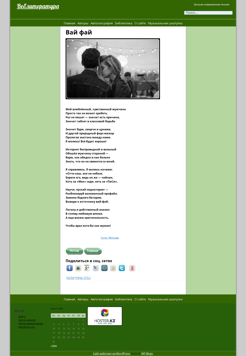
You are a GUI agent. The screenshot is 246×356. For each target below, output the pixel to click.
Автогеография (102, 23)
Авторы (82, 23)
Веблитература (38, 6)
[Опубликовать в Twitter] (122, 268)
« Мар (54, 345)
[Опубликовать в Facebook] (69, 268)
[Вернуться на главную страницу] (93, 251)
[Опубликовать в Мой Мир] (104, 268)
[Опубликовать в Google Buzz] (78, 268)
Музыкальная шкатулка (165, 23)
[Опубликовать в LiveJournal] (96, 268)
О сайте (140, 23)
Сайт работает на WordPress (111, 353)
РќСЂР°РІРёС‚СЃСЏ (78, 278)
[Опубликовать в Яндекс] (132, 268)
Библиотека (123, 23)
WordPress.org (26, 327)
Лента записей (27, 320)
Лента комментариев (30, 323)
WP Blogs (147, 353)
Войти (21, 316)
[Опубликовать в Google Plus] (87, 268)
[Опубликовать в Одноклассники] (113, 268)
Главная (69, 23)
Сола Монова (110, 238)
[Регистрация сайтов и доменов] (104, 315)
